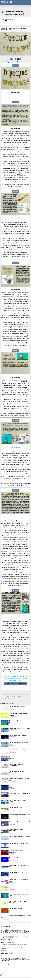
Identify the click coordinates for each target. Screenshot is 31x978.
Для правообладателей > (7, 964)
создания (14, 696)
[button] (29, 44)
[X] (18, 59)
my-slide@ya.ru (8, 939)
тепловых (20, 696)
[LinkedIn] (20, 59)
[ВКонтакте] (11, 59)
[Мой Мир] (15, 59)
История (8, 696)
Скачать (23, 683)
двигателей (7, 698)
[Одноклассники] (13, 59)
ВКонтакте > (4, 950)
